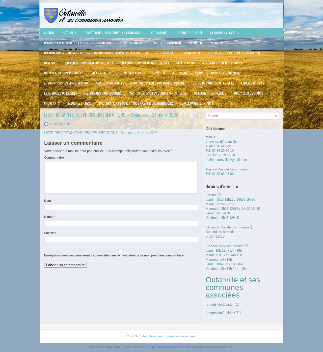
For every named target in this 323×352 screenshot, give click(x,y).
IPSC (230, 346)
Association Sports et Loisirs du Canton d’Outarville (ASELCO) (140, 83)
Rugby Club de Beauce (248, 93)
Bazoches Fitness (79, 103)
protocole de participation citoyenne (234, 53)
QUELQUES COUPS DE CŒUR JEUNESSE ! (144, 63)
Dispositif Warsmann (166, 43)
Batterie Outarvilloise (210, 93)
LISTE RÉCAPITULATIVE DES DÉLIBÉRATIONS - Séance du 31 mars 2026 (100, 133)
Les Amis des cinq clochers (103, 93)
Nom (48, 200)
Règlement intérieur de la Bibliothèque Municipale (78, 43)
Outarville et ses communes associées (167, 336)
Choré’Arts (52, 103)
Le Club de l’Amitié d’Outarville (213, 83)
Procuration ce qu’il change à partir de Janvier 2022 (136, 103)
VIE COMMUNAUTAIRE (224, 32)
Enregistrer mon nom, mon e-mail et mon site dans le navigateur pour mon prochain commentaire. (114, 255)
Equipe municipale (132, 43)
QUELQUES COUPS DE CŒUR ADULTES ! (89, 63)
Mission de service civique (169, 73)
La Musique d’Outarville (60, 93)
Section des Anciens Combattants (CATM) (158, 93)
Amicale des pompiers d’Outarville (218, 73)
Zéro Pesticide (166, 53)
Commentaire (55, 157)
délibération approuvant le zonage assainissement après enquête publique (96, 53)
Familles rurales (252, 83)
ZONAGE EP (216, 43)
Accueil (49, 33)
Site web (50, 233)
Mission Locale (134, 73)
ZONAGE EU (195, 43)
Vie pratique (160, 32)
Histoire (69, 32)
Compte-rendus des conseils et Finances (113, 32)
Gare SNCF (51, 63)
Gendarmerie (191, 53)
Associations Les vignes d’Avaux (66, 83)
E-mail (49, 217)
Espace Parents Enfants (196, 103)
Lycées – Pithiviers (103, 73)
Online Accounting (159, 346)
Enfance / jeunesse (189, 33)
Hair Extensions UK (198, 346)
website (216, 346)
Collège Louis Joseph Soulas (63, 73)
